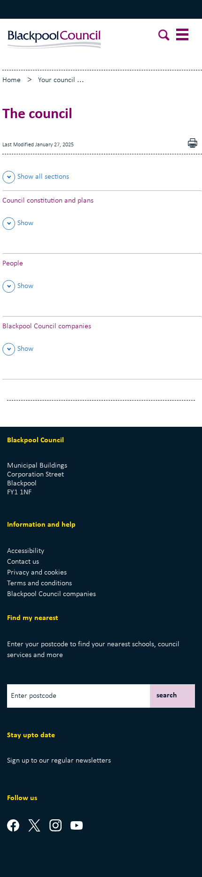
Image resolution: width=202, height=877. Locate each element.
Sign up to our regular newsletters (59, 760)
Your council (56, 80)
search (166, 695)
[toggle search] (164, 36)
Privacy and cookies (37, 572)
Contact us (23, 562)
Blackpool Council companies (51, 594)
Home (11, 80)
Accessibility (25, 551)
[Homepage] (54, 35)
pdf (195, 144)
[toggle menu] (183, 36)
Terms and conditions (39, 583)
